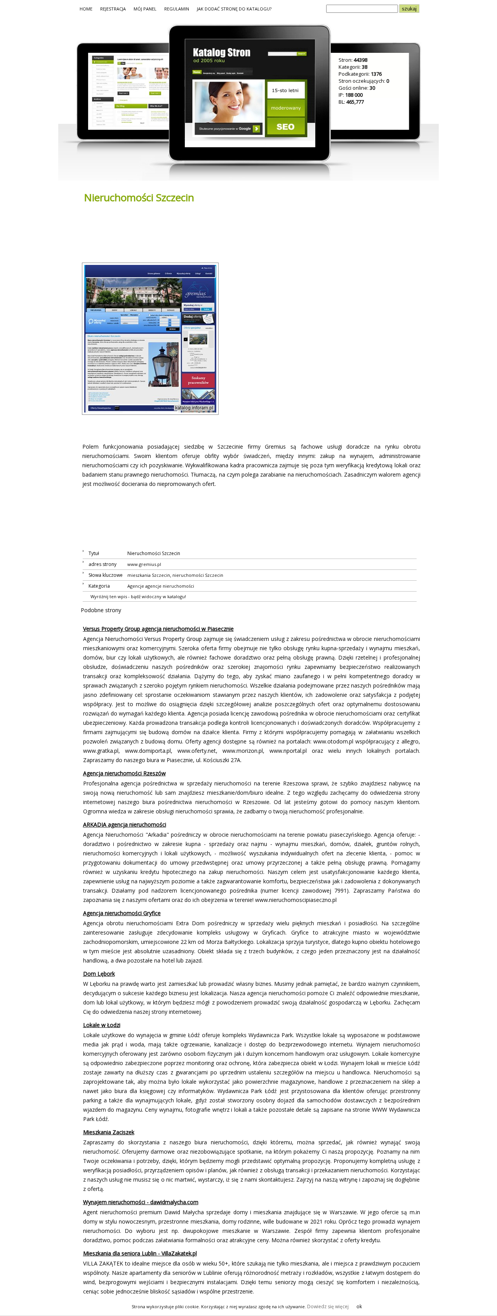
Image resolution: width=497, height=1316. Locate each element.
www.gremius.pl (144, 564)
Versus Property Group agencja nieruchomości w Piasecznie (158, 628)
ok (359, 1306)
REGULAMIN (176, 9)
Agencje (135, 586)
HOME (86, 9)
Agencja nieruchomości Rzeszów (124, 773)
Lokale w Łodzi (101, 1025)
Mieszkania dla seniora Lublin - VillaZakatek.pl (140, 1253)
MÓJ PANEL (145, 9)
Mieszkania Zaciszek (108, 1132)
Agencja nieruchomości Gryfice (122, 913)
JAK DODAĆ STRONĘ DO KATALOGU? (234, 9)
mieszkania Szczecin (148, 575)
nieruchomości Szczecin (197, 575)
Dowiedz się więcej (328, 1306)
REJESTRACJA (113, 9)
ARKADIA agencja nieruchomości (124, 824)
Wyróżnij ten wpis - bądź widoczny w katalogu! (138, 596)
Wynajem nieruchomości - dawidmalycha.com (140, 1202)
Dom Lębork (99, 973)
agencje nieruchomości (169, 586)
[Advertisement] (222, 232)
